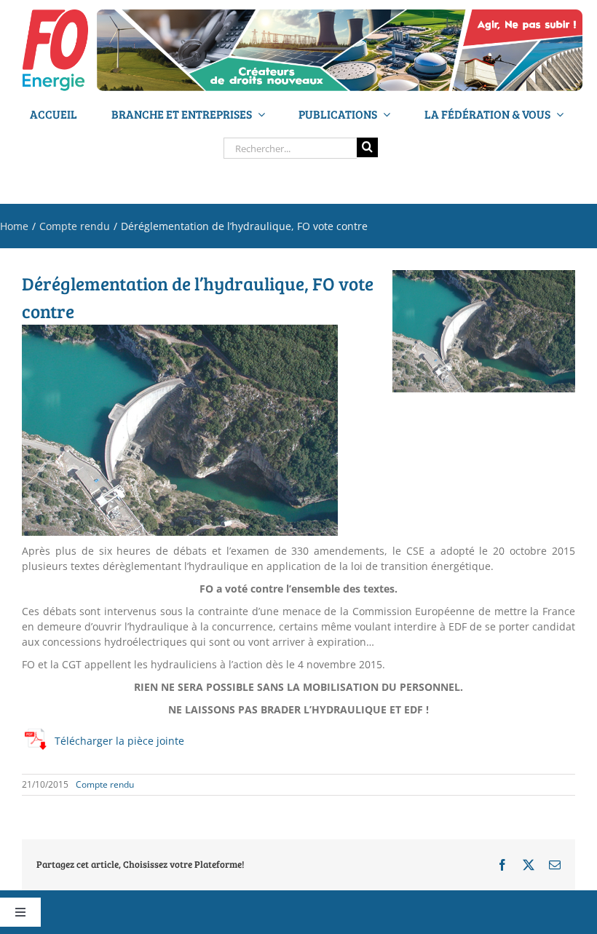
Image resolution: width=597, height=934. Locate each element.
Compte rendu (105, 784)
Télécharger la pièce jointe (119, 741)
